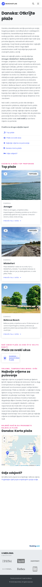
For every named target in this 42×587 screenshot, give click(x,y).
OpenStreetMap (24, 465)
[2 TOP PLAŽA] (21, 241)
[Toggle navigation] (38, 3)
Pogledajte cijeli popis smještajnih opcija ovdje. (20, 479)
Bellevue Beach (11, 320)
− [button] (4, 441)
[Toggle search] (33, 4)
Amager (8, 206)
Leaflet (16, 465)
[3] (21, 298)
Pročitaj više (11, 221)
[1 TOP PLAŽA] (21, 185)
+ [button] (4, 438)
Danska (7, 203)
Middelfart (9, 263)
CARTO (38, 465)
